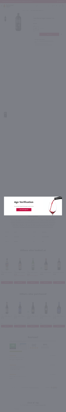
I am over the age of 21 (23, 209)
